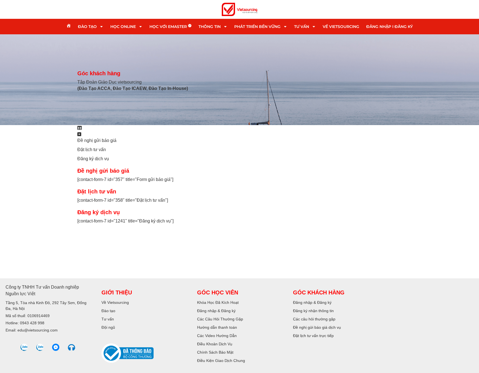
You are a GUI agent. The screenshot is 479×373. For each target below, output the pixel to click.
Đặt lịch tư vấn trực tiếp (313, 335)
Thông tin (209, 26)
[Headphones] (71, 347)
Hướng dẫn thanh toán (217, 327)
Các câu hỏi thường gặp (314, 319)
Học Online (123, 26)
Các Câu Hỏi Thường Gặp (220, 319)
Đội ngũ (108, 327)
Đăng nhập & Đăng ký (216, 311)
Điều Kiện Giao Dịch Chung (221, 360)
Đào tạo (87, 26)
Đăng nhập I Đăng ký (389, 26)
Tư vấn (301, 26)
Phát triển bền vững (257, 26)
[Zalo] (24, 347)
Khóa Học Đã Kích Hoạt (218, 302)
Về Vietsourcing (341, 26)
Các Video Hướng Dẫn (217, 335)
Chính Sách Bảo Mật (215, 352)
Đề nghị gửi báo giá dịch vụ (317, 327)
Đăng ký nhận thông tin (313, 311)
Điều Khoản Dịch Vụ (214, 344)
